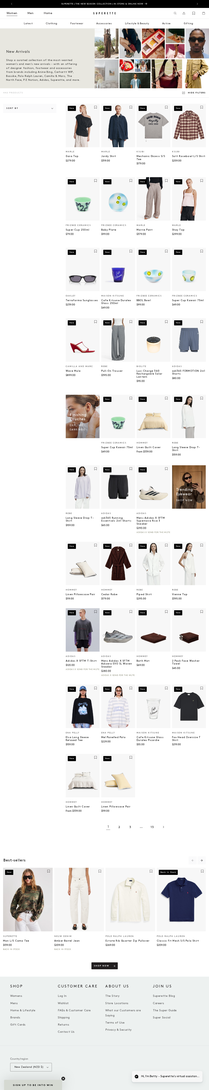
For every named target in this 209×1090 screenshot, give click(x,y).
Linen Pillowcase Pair (80, 594)
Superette (10, 936)
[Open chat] (196, 1077)
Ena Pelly (72, 733)
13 (152, 827)
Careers (158, 1003)
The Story (112, 996)
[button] (175, 13)
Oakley (71, 296)
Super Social (161, 1017)
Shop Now (101, 966)
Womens (16, 996)
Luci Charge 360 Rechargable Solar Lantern (149, 374)
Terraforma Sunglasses (82, 300)
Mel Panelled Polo (113, 737)
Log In (62, 996)
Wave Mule (73, 371)
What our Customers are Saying (123, 1013)
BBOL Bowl (144, 300)
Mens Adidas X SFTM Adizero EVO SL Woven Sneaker (116, 664)
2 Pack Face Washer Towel (186, 662)
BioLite (141, 366)
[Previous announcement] (11, 4)
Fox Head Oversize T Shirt (186, 738)
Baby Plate (109, 230)
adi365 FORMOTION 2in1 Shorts (188, 372)
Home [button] (48, 13)
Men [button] (30, 13)
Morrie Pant (145, 230)
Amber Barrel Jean (67, 941)
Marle (70, 152)
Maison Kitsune (112, 296)
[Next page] (163, 826)
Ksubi (141, 152)
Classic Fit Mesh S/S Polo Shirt (178, 941)
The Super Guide (165, 1010)
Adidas (177, 366)
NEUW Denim (63, 936)
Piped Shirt (144, 594)
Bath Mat (143, 661)
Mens (14, 1003)
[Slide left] (193, 860)
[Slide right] (202, 860)
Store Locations (116, 1003)
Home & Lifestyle (23, 1010)
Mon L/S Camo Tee (16, 941)
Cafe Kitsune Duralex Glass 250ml (116, 301)
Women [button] (12, 13)
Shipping (64, 1017)
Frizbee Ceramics (78, 225)
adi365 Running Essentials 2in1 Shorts (116, 519)
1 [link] (108, 826)
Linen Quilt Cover (149, 447)
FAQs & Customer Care (74, 1010)
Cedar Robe (109, 594)
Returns (63, 1024)
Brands (15, 1017)
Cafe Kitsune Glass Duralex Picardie (150, 738)
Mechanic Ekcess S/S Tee (151, 157)
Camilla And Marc (79, 366)
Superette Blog (164, 996)
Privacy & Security (118, 1029)
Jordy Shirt (108, 156)
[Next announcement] (197, 4)
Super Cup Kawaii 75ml (188, 300)
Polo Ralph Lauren (120, 936)
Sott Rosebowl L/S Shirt (189, 156)
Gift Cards (18, 1024)
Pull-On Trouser (112, 371)
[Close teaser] (63, 1079)
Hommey (142, 443)
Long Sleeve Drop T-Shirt (186, 448)
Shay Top (178, 230)
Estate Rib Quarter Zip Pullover (127, 941)
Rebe (104, 366)
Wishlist (63, 1003)
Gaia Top (72, 156)
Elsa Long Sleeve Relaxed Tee (77, 738)
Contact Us (66, 1031)
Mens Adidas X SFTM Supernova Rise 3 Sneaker (151, 521)
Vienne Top (180, 594)
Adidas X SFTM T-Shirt (81, 661)
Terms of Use (115, 1022)
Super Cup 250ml (77, 230)
